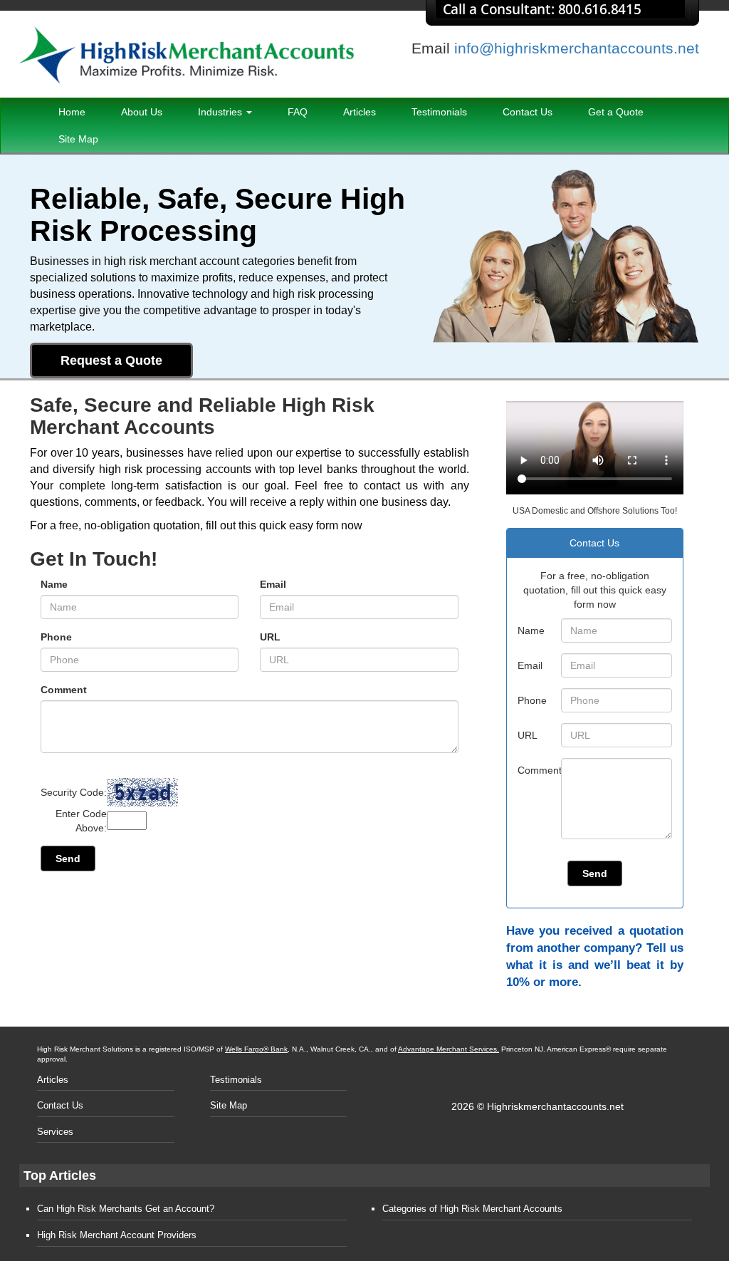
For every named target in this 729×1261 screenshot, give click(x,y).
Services (55, 1131)
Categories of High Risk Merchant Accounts (472, 1208)
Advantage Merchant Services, (448, 1049)
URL (270, 637)
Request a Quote (111, 360)
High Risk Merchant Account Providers (116, 1235)
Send (68, 858)
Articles (359, 112)
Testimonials (439, 112)
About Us (141, 112)
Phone (56, 637)
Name (54, 584)
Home (71, 112)
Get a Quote (616, 112)
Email (273, 584)
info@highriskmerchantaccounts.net (576, 48)
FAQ (298, 112)
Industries (221, 112)
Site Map (78, 139)
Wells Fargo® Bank (256, 1049)
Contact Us (527, 112)
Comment (64, 689)
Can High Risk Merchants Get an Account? (125, 1208)
